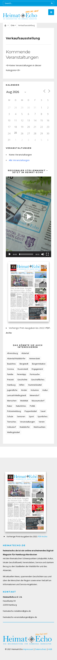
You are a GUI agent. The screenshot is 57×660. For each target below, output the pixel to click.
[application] (28, 217)
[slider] (26, 254)
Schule (10, 416)
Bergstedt (24, 363)
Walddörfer (25, 427)
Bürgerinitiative (38, 363)
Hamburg (11, 384)
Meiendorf (34, 395)
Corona (10, 369)
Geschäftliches (37, 379)
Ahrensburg (12, 353)
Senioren (21, 416)
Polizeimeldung (14, 411)
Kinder (24, 390)
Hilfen (21, 384)
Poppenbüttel (31, 411)
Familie (10, 374)
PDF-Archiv (42, 536)
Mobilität (24, 400)
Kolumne (35, 390)
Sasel (42, 411)
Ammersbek (34, 358)
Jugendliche (12, 390)
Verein (42, 421)
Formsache (35, 374)
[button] (28, 217)
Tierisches (11, 421)
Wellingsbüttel (13, 432)
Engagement (37, 369)
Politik (32, 406)
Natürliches (21, 406)
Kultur (45, 390)
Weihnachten (39, 427)
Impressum (28, 649)
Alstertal (25, 353)
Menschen (12, 400)
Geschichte (22, 379)
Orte (12, 25)
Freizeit (10, 379)
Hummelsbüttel (35, 384)
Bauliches (11, 363)
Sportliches (43, 416)
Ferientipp (21, 374)
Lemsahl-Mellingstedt (16, 395)
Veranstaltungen (27, 421)
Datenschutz (40, 649)
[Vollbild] (47, 254)
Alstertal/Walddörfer (16, 358)
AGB (50, 649)
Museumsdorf (38, 400)
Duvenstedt (23, 369)
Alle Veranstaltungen (19, 160)
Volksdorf (11, 427)
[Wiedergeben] (9, 254)
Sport (31, 416)
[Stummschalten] (42, 254)
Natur (9, 406)
